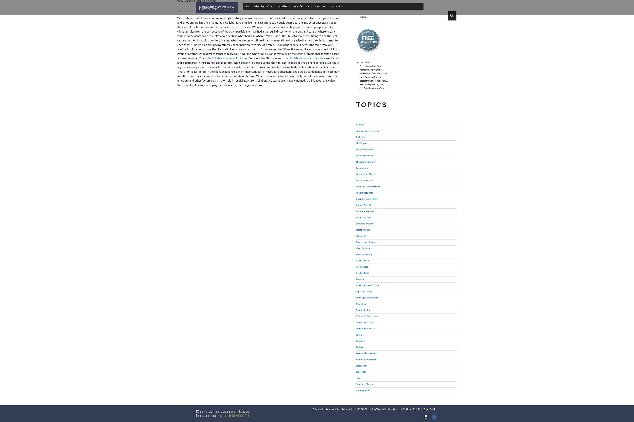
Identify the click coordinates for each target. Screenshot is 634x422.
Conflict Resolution (364, 193)
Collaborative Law (364, 180)
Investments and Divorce (367, 285)
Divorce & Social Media (367, 199)
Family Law (361, 236)
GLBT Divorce (362, 261)
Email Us (434, 409)
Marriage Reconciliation (367, 298)
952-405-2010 (420, 409)
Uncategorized (363, 390)
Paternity (360, 341)
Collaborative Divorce (366, 174)
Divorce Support (363, 217)
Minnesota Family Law (366, 316)
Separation (361, 372)
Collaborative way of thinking (229, 58)
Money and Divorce (365, 322)
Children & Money (364, 149)
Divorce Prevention (365, 211)
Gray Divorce (362, 267)
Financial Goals (363, 248)
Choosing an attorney (366, 162)
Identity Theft (362, 273)
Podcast (359, 347)
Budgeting (361, 137)
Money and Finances (365, 329)
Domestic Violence (364, 224)
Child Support (362, 143)
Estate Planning (363, 230)
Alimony (360, 125)
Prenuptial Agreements (367, 353)
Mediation (361, 304)
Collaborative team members (307, 58)
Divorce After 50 (363, 205)
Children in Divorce (364, 156)
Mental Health (363, 310)
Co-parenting (362, 168)
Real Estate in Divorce (366, 359)
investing (360, 279)
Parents (359, 335)
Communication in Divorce (368, 186)
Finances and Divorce (366, 242)
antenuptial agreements (367, 131)
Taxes (358, 378)
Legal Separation (364, 292)
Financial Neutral (364, 255)
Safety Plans (361, 366)
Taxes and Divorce (364, 384)
